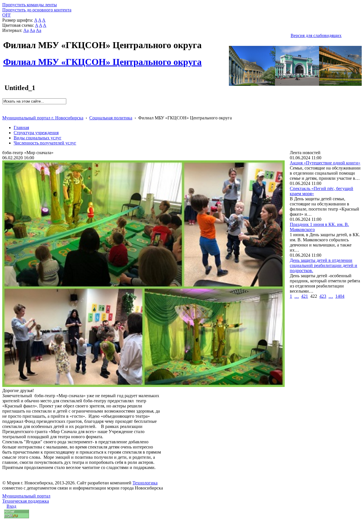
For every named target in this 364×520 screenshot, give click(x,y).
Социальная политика (110, 117)
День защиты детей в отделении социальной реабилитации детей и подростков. (323, 265)
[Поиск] (4, 107)
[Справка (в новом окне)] (4, 111)
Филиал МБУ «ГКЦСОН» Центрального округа (102, 59)
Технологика (145, 482)
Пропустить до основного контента (36, 9)
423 (322, 296)
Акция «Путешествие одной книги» (325, 162)
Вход (11, 506)
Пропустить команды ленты (29, 4)
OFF (6, 15)
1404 (339, 296)
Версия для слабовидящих (316, 35)
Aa (26, 30)
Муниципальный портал (26, 496)
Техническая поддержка (25, 501)
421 (304, 296)
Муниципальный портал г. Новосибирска (42, 117)
